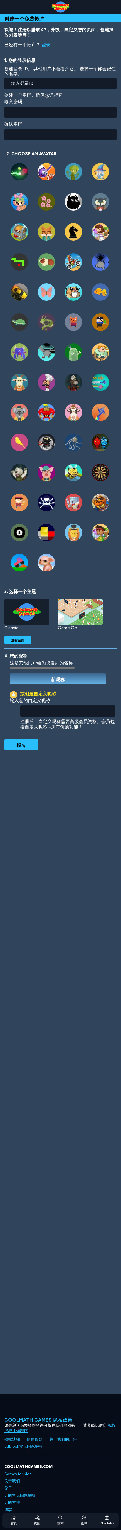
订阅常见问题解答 (20, 1495)
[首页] (60, 7)
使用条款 (34, 1439)
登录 (45, 44)
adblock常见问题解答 (23, 1446)
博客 (8, 1510)
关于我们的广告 (63, 1439)
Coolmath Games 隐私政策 (38, 1420)
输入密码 (13, 101)
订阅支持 (12, 1502)
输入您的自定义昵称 (30, 700)
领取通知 (12, 1439)
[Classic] (26, 612)
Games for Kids (18, 1474)
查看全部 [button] (17, 640)
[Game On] (80, 612)
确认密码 (13, 124)
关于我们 (12, 1481)
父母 (8, 1488)
